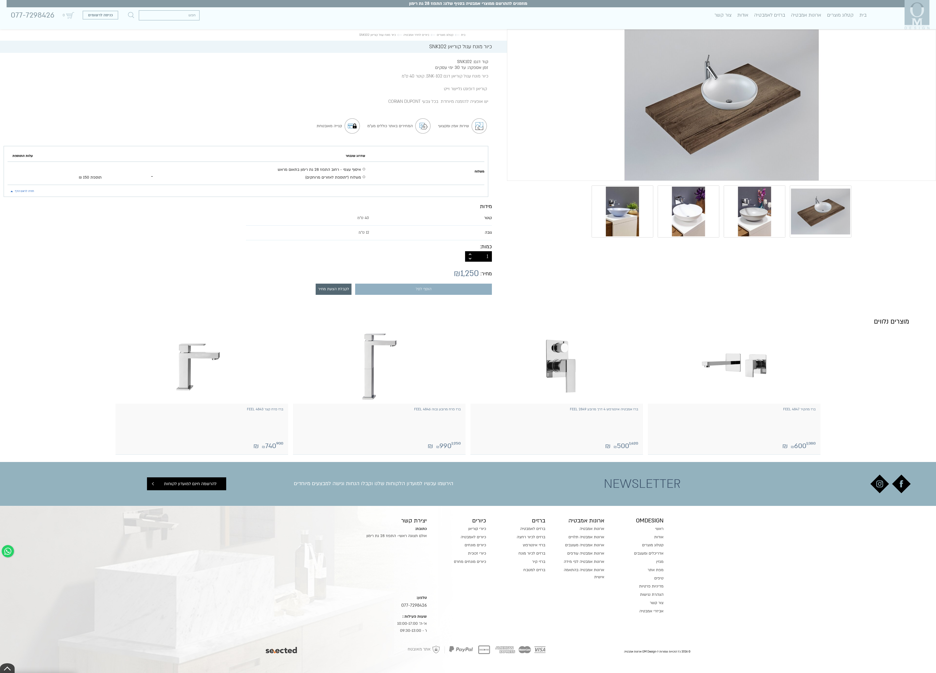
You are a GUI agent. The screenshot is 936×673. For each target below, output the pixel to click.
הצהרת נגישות (651, 594)
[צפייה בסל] (70, 15)
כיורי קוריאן (477, 528)
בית (863, 15)
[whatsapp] (8, 551)
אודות (742, 15)
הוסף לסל (423, 289)
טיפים (658, 578)
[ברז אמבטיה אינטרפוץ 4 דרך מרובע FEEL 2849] (556, 366)
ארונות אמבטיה (806, 15)
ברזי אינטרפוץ (534, 545)
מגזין (659, 561)
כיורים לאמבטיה (473, 537)
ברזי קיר (538, 561)
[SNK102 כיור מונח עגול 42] (721, 105)
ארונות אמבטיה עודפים (585, 553)
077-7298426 (32, 15)
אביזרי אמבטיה (651, 611)
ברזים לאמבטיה (769, 15)
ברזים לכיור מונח (531, 553)
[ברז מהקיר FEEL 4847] (734, 366)
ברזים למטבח (534, 570)
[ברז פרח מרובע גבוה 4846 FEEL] (379, 366)
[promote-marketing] (282, 649)
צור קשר (722, 15)
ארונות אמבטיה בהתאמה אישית (584, 573)
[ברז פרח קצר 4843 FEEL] (202, 366)
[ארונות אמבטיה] (917, 14)
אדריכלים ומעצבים (648, 553)
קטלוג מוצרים (840, 15)
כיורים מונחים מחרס (470, 561)
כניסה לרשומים (100, 15)
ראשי (659, 528)
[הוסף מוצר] (470, 254)
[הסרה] (470, 259)
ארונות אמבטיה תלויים (586, 537)
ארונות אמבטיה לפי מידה (584, 561)
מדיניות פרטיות (651, 586)
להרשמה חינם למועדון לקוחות (190, 484)
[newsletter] (901, 483)
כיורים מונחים (475, 545)
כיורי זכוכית (477, 553)
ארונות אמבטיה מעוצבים (584, 545)
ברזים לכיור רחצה (531, 537)
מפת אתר (655, 570)
